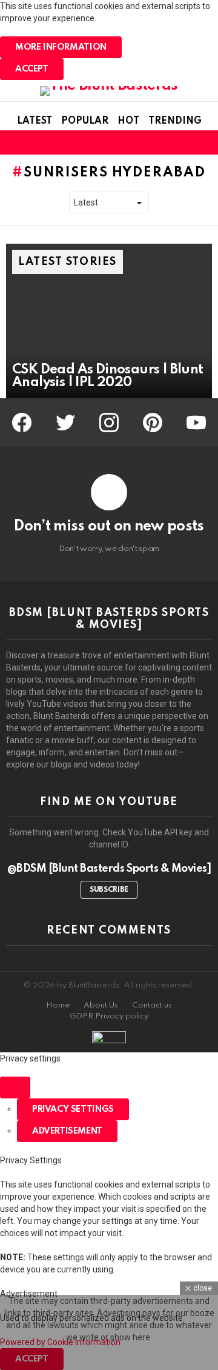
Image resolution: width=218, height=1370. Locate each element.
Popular (84, 121)
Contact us (152, 1005)
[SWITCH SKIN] (184, 142)
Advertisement (67, 1131)
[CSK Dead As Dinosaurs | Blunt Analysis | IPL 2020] (109, 321)
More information (61, 47)
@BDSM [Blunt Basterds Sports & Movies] (109, 868)
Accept (31, 69)
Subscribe (109, 890)
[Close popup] (15, 1087)
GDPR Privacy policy (109, 1016)
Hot (128, 121)
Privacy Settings (73, 1109)
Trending (175, 121)
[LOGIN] (204, 142)
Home (58, 1005)
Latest (34, 121)
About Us (101, 1005)
